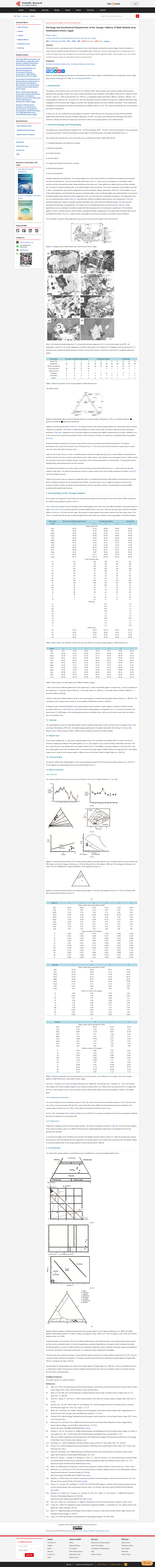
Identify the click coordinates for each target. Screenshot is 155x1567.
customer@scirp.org (26, 242)
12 (131, 690)
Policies (125, 1539)
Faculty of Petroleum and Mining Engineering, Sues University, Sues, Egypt (71, 38)
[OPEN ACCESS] (113, 3)
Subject (49, 1545)
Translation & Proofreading (100, 1548)
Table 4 (90, 779)
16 (125, 746)
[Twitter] (17, 230)
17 (133, 762)
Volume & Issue (96, 1554)
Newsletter (20, 142)
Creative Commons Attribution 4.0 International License (93, 1531)
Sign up (68, 1564)
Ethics (71, 1542)
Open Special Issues (24, 126)
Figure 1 (124, 133)
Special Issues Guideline (26, 134)
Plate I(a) (73, 199)
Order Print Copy (22, 146)
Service (94, 1539)
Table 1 (50, 190)
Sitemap (50, 1551)
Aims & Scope (23, 27)
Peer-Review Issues (76, 1551)
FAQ (17, 154)
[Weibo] (36, 230)
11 (78, 690)
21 (101, 1105)
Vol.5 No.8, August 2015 (72, 23)
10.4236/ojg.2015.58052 (58, 41)
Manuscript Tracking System (100, 1542)
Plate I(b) (129, 199)
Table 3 (48, 506)
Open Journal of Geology (54, 23)
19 (107, 1087)
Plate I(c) (122, 205)
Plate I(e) (65, 214)
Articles (32, 10)
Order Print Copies (97, 1545)
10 (117, 190)
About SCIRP (75, 1539)
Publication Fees (24, 44)
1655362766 (24, 250)
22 (92, 1113)
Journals (45, 10)
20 (93, 1090)
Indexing (21, 48)
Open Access (125, 1542)
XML (78, 41)
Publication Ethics (127, 1545)
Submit (103, 10)
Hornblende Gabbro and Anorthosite (83, 64)
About (78, 10)
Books (57, 10)
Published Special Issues (26, 130)
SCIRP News (101, 1564)
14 (80, 731)
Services (90, 10)
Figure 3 (73, 709)
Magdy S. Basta (51, 35)
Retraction (124, 1551)
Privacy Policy (126, 1554)
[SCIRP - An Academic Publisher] (29, 3)
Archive (20, 35)
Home (21, 10)
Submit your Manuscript (84, 1564)
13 (68, 709)
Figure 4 (92, 765)
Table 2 (75, 501)
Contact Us (20, 150)
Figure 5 (64, 1084)
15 (47, 746)
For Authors (73, 1548)
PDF (68, 41)
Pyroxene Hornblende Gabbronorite (58, 64)
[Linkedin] (30, 230)
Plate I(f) (74, 426)
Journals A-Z (51, 1542)
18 (95, 1084)
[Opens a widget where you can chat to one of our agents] (147, 1563)
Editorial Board (23, 39)
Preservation (125, 1548)
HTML (74, 41)
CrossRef (87, 1428)
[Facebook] (24, 230)
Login (135, 4)
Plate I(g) (58, 432)
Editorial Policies (74, 1545)
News (67, 10)
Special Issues (74, 1557)
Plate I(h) (49, 438)
